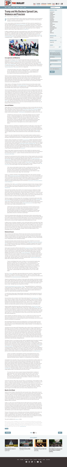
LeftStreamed (43, 3)
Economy (51, 15)
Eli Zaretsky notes (35, 298)
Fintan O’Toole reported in (15, 286)
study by (29, 162)
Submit (14, 7)
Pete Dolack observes (37, 350)
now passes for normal (37, 108)
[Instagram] (58, 4)
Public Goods (52, 26)
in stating (16, 184)
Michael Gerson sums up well (27, 202)
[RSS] (62, 4)
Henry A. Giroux (16, 16)
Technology (52, 29)
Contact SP (39, 459)
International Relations (54, 21)
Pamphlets (49, 3)
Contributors (10, 7)
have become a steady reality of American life (30, 109)
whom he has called (35, 306)
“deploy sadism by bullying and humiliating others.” (28, 143)
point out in (21, 24)
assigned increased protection (16, 276)
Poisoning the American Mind (25, 449)
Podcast (31, 459)
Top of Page (48, 459)
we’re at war (23, 147)
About (34, 3)
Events (53, 3)
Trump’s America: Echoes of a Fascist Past (10, 449)
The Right (6, 428)
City (52, 64)
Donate (25, 7)
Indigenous (52, 20)
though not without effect (9, 66)
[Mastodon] (32, 462)
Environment (52, 16)
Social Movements (53, 27)
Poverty (51, 25)
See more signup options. (57, 54)
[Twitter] (60, 4)
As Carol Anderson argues (26, 252)
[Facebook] (56, 4)
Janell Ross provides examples (35, 257)
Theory (51, 30)
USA (5, 16)
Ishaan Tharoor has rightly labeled (15, 175)
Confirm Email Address (54, 60)
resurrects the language (29, 247)
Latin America (52, 24)
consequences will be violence (9, 153)
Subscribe (17, 7)
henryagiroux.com (23, 426)
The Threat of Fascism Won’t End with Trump (40, 449)
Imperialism (52, 19)
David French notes (22, 111)
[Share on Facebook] (34, 433)
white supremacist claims (38, 307)
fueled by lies (26, 29)
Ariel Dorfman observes (14, 60)
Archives (21, 7)
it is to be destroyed (26, 139)
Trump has (10, 273)
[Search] (61, 7)
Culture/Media (52, 14)
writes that (16, 66)
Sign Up (52, 72)
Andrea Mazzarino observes (22, 85)
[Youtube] (38, 462)
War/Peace (52, 32)
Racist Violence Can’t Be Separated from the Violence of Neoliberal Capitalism (55, 450)
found (37, 130)
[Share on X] (36, 433)
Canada (51, 13)
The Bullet (38, 3)
